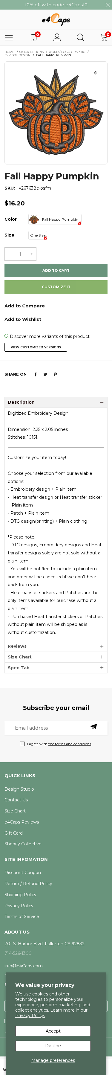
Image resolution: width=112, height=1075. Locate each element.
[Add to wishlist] (56, 318)
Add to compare (56, 308)
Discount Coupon (22, 872)
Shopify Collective (23, 844)
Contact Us (16, 800)
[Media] (95, 72)
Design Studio (19, 789)
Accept (53, 1031)
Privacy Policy (18, 905)
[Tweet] (45, 374)
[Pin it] (55, 374)
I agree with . (59, 744)
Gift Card (13, 833)
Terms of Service (21, 916)
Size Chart (20, 657)
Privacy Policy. (30, 1015)
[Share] (35, 374)
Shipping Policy (20, 894)
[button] (9, 254)
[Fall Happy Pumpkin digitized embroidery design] (56, 113)
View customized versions (36, 347)
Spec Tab (19, 667)
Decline (53, 1045)
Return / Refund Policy (28, 883)
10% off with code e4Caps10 (56, 4)
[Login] (57, 37)
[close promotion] (107, 5)
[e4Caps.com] (56, 19)
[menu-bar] (9, 37)
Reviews (17, 646)
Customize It (56, 287)
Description (21, 402)
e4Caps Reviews (21, 822)
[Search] (80, 37)
